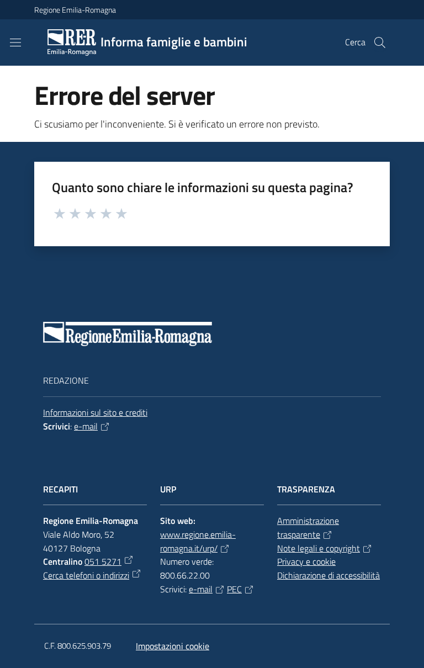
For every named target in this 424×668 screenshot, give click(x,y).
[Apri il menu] (15, 42)
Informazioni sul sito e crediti (95, 412)
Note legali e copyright (318, 548)
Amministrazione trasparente (308, 527)
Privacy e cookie (306, 561)
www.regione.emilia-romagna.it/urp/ (198, 541)
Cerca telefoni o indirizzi (86, 575)
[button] (380, 42)
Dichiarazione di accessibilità (328, 575)
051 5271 (102, 561)
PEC (234, 589)
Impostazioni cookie (172, 646)
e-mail (86, 426)
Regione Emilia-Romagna (75, 9)
